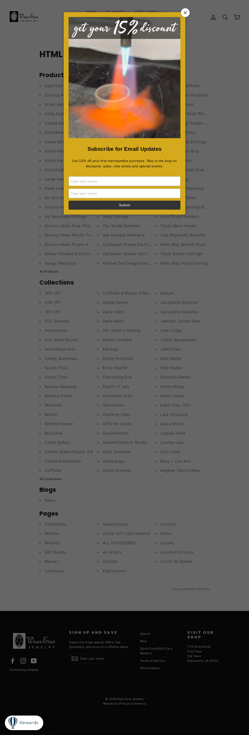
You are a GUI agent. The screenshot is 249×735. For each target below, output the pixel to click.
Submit (124, 205)
